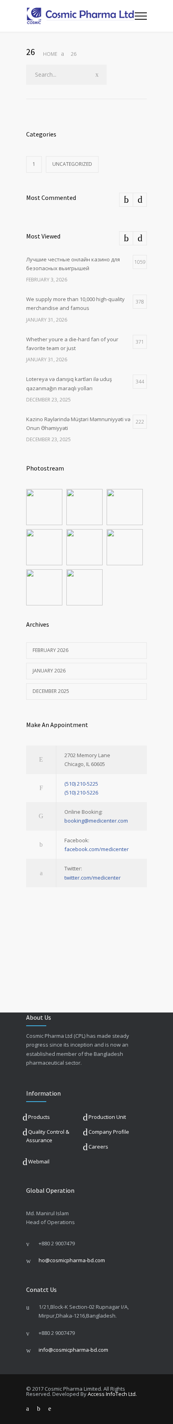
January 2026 (49, 670)
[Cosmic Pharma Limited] (80, 15)
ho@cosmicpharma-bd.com (72, 1260)
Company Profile (109, 1131)
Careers (98, 1146)
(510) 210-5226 (81, 792)
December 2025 (51, 691)
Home (50, 54)
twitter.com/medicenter (92, 877)
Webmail (38, 1161)
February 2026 (50, 650)
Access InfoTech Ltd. (112, 1394)
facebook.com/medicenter (96, 849)
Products (39, 1116)
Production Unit (107, 1116)
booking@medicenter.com (96, 820)
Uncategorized (72, 164)
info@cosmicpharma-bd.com (73, 1349)
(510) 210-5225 (81, 783)
